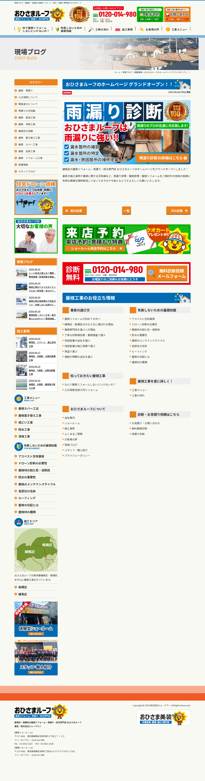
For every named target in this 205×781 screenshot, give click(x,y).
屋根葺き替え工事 (29, 415)
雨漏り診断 (138, 434)
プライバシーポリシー (77, 455)
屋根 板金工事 (26, 117)
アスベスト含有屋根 (143, 319)
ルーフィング (139, 351)
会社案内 (70, 418)
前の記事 (76, 210)
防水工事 (24, 429)
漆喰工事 (24, 436)
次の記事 (177, 210)
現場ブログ (71, 445)
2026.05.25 (42, 384)
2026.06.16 (42, 370)
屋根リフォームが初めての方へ (82, 319)
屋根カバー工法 (28, 408)
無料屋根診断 (139, 428)
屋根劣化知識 (25, 131)
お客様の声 (152, 29)
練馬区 (22, 594)
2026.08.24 (42, 287)
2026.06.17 (42, 356)
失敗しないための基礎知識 (71, 29)
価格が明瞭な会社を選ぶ (79, 357)
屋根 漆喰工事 (26, 124)
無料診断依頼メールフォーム (171, 273)
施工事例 (127, 29)
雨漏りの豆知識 (26, 110)
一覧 (126, 210)
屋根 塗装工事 (26, 151)
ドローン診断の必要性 (144, 324)
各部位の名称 (139, 346)
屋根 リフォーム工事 (30, 158)
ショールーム (72, 423)
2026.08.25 (42, 273)
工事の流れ (102, 29)
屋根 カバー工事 (28, 144)
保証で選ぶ (71, 351)
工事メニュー (180, 29)
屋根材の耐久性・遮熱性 (146, 329)
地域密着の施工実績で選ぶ (80, 346)
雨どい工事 (25, 422)
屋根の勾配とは (141, 357)
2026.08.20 (42, 301)
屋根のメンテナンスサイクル (148, 340)
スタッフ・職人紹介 (76, 450)
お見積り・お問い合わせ (146, 423)
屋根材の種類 (139, 362)
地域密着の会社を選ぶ (77, 340)
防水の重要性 (139, 335)
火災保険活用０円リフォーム (81, 390)
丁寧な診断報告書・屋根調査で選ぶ (85, 335)
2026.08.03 (42, 342)
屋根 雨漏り (25, 90)
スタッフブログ (26, 171)
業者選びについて (28, 104)
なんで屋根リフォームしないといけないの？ (90, 384)
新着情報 (67, 92)
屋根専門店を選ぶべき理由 (80, 329)
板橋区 (22, 587)
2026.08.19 (42, 315)
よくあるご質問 (73, 434)
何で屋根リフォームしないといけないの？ (36, 29)
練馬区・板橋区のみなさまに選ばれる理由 (89, 324)
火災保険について (28, 97)
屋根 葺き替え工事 (29, 137)
